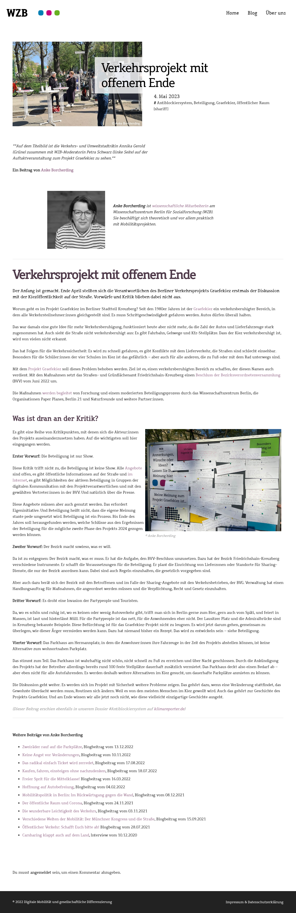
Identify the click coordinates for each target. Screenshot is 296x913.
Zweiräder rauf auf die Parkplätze (52, 746)
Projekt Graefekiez (44, 369)
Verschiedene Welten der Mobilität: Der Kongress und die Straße (88, 819)
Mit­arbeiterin (180, 205)
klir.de (169, 708)
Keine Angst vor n (50, 754)
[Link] (33, 17)
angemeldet (40, 872)
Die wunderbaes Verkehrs (59, 811)
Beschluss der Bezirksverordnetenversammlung (238, 375)
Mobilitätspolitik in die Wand (77, 795)
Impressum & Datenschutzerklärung (254, 902)
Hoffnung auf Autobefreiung (48, 787)
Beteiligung (204, 102)
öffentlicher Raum (253, 102)
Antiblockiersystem (174, 102)
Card (55, 835)
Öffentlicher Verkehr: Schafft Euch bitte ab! (60, 827)
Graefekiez (225, 102)
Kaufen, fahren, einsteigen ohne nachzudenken (64, 771)
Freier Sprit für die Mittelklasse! (51, 779)
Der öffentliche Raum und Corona (52, 803)
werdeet (57, 393)
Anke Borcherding (57, 170)
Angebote (133, 468)
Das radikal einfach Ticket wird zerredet (57, 762)
